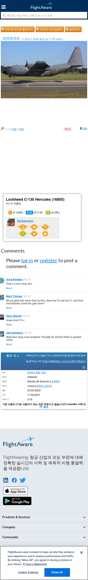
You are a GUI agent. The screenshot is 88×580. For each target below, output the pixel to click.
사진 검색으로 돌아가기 (19, 29)
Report (9, 288)
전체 (21, 129)
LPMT (56, 381)
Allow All (57, 572)
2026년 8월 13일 (36, 372)
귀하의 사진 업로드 (51, 29)
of (35, 212)
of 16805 (16, 212)
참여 (45, 406)
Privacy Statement (35, 564)
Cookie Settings (28, 572)
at (53, 212)
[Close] (81, 552)
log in (27, 260)
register (48, 260)
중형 (7, 129)
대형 (14, 129)
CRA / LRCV (44, 386)
